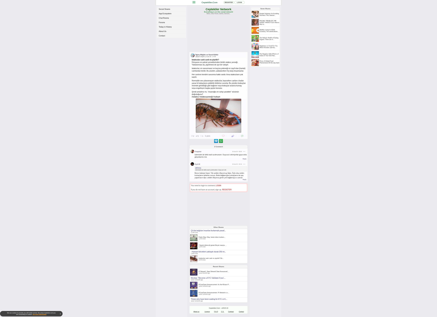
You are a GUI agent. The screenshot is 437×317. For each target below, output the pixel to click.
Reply (244, 159)
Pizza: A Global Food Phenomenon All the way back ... (269, 62)
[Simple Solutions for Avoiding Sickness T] (255, 17)
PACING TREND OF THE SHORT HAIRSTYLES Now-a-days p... (269, 22)
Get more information (39, 314)
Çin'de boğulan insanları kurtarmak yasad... (208, 231)
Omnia (199, 168)
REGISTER (229, 2)
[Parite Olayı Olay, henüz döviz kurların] (194, 241)
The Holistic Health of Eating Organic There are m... (268, 38)
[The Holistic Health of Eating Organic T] (255, 41)
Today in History (165, 27)
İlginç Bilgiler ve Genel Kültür (207, 55)
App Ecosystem (165, 14)
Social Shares (164, 9)
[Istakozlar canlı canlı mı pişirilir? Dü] (194, 262)
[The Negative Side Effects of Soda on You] (255, 57)
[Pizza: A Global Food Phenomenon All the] (255, 65)
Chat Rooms (164, 18)
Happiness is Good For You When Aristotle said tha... (268, 46)
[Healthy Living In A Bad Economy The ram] (255, 33)
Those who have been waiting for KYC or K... (209, 299)
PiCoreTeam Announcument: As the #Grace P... (214, 284)
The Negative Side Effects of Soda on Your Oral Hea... (269, 54)
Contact (162, 36)
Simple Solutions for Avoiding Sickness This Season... (269, 14)
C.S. (222, 311)
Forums (162, 22)
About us (196, 311)
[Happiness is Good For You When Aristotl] (255, 49)
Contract (231, 311)
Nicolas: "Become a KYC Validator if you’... (208, 278)
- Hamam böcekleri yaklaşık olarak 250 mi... (208, 252)
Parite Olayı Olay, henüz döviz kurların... (212, 237)
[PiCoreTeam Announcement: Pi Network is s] (194, 296)
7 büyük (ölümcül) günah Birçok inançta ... (212, 245)
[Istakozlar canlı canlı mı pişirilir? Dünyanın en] (218, 132)
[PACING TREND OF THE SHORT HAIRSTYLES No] (255, 25)
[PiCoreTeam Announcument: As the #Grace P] (194, 288)
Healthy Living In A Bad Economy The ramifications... (269, 30)
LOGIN (239, 2)
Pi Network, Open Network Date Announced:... (214, 271)
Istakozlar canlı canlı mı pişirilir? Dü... (211, 258)
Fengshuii (198, 151)
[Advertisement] (218, 34)
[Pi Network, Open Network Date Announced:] (194, 275)
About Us (162, 31)
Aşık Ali (197, 164)
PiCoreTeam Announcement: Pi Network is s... (214, 292)
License (207, 311)
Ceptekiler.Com (209, 2)
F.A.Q (216, 311)
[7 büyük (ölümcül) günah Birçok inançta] (194, 249)
